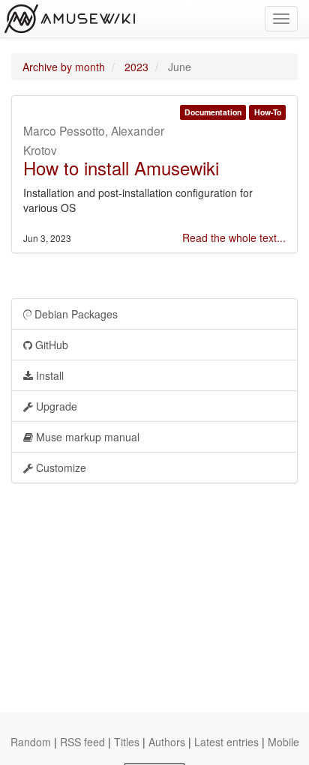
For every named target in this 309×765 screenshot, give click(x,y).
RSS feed (82, 741)
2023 (136, 66)
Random (30, 741)
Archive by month (63, 66)
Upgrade (55, 406)
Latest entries (226, 741)
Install (48, 375)
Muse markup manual (86, 436)
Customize (59, 467)
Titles (127, 741)
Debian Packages (75, 313)
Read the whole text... (234, 237)
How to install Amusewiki (121, 167)
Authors (166, 741)
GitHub (50, 344)
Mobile (283, 741)
